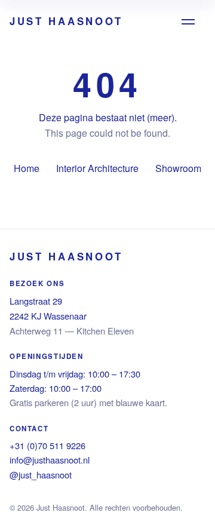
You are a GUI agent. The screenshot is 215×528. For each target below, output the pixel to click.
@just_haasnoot (41, 474)
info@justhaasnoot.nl (50, 459)
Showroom (178, 168)
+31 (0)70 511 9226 (47, 445)
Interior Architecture (97, 168)
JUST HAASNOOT (66, 21)
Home (26, 168)
